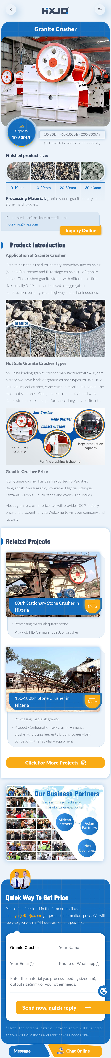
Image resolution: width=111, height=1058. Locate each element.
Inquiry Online (81, 230)
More (92, 606)
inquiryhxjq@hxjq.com (22, 224)
